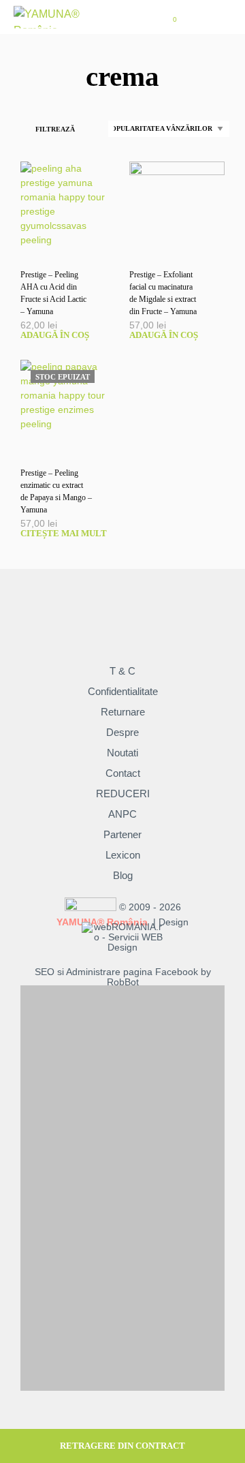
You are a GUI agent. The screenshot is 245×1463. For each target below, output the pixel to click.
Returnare (123, 712)
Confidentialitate (123, 691)
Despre (122, 732)
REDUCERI (123, 793)
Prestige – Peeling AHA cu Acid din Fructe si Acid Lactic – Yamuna (53, 293)
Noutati (122, 752)
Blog (123, 875)
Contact (122, 773)
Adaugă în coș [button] (54, 335)
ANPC (122, 814)
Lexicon (122, 855)
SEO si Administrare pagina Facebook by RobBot (123, 977)
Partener (122, 834)
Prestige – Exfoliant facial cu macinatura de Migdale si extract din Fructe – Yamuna (163, 293)
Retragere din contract (122, 1446)
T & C (122, 671)
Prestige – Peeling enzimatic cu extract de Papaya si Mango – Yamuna (56, 491)
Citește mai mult (63, 533)
